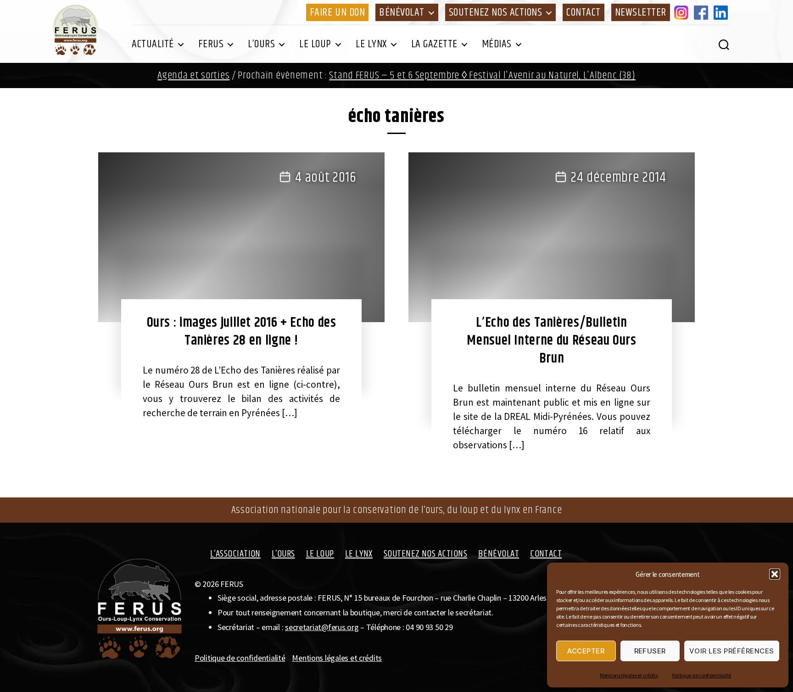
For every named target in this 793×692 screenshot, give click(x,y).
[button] (774, 574)
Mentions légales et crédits (629, 675)
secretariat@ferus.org (321, 627)
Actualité (153, 44)
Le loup (315, 44)
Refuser (650, 651)
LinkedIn (722, 12)
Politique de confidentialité (701, 675)
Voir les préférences (731, 651)
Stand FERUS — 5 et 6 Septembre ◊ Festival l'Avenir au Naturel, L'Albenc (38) (482, 75)
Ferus (211, 44)
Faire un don (337, 12)
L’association (235, 554)
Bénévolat (401, 12)
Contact (583, 12)
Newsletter (640, 12)
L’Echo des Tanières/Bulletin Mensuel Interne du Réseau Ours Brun (551, 340)
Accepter (585, 651)
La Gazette (434, 44)
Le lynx (371, 44)
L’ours (261, 44)
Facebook (702, 12)
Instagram (683, 12)
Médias (497, 44)
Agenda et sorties (193, 75)
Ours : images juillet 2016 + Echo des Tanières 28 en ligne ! (241, 331)
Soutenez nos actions (495, 12)
